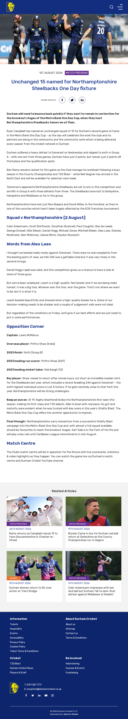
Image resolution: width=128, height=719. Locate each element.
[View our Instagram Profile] (52, 695)
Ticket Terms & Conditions (24, 651)
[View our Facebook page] (26, 695)
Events (14, 633)
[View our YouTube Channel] (46, 695)
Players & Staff (18, 672)
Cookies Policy (17, 646)
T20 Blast (15, 663)
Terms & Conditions (76, 637)
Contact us (72, 633)
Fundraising (72, 672)
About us (70, 624)
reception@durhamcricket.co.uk (44, 689)
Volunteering (72, 663)
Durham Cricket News (21, 668)
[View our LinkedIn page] (39, 695)
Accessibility (17, 637)
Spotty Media (71, 714)
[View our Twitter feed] (32, 695)
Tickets (14, 624)
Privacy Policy (17, 642)
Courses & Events (75, 668)
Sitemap (70, 628)
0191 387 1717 (34, 684)
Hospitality (16, 628)
